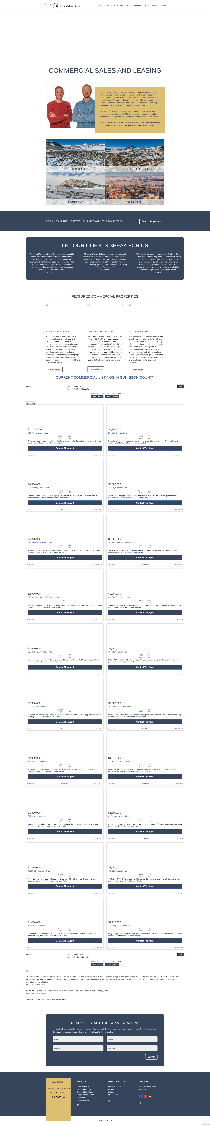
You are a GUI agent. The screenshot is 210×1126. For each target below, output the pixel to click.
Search (154, 6)
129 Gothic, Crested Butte (38, 433)
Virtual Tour (64, 510)
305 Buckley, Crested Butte (39, 488)
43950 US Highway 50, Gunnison (41, 871)
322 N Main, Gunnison (37, 816)
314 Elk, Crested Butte (117, 652)
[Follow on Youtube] (150, 1096)
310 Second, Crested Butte (119, 761)
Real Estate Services (114, 6)
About (98, 6)
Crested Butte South (85, 1095)
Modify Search (112, 397)
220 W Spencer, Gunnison (119, 926)
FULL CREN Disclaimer (35, 985)
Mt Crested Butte (84, 1089)
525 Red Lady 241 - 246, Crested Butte (44, 597)
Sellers (111, 1092)
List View (105, 393)
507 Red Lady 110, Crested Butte (121, 542)
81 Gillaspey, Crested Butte (119, 816)
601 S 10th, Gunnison (36, 926)
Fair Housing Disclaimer (36, 993)
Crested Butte (83, 1086)
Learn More (54, 369)
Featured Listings (115, 1086)
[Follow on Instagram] (145, 1096)
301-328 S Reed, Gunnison (119, 597)
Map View (117, 393)
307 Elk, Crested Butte (37, 761)
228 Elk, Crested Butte (117, 433)
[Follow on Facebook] (141, 1096)
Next (181, 386)
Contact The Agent (65, 448)
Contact (162, 6)
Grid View (94, 393)
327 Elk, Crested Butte (37, 707)
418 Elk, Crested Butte (117, 871)
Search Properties (151, 221)
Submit (151, 1056)
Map (33, 403)
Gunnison (81, 1098)
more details (57, 443)
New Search (97, 397)
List (28, 403)
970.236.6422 (60, 1093)
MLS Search (113, 1095)
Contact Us (58, 1097)
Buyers (111, 1089)
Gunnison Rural (83, 1100)
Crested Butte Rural (85, 1092)
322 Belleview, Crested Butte (40, 542)
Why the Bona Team (147, 1087)
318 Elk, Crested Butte (117, 488)
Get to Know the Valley (136, 6)
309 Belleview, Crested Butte (40, 652)
